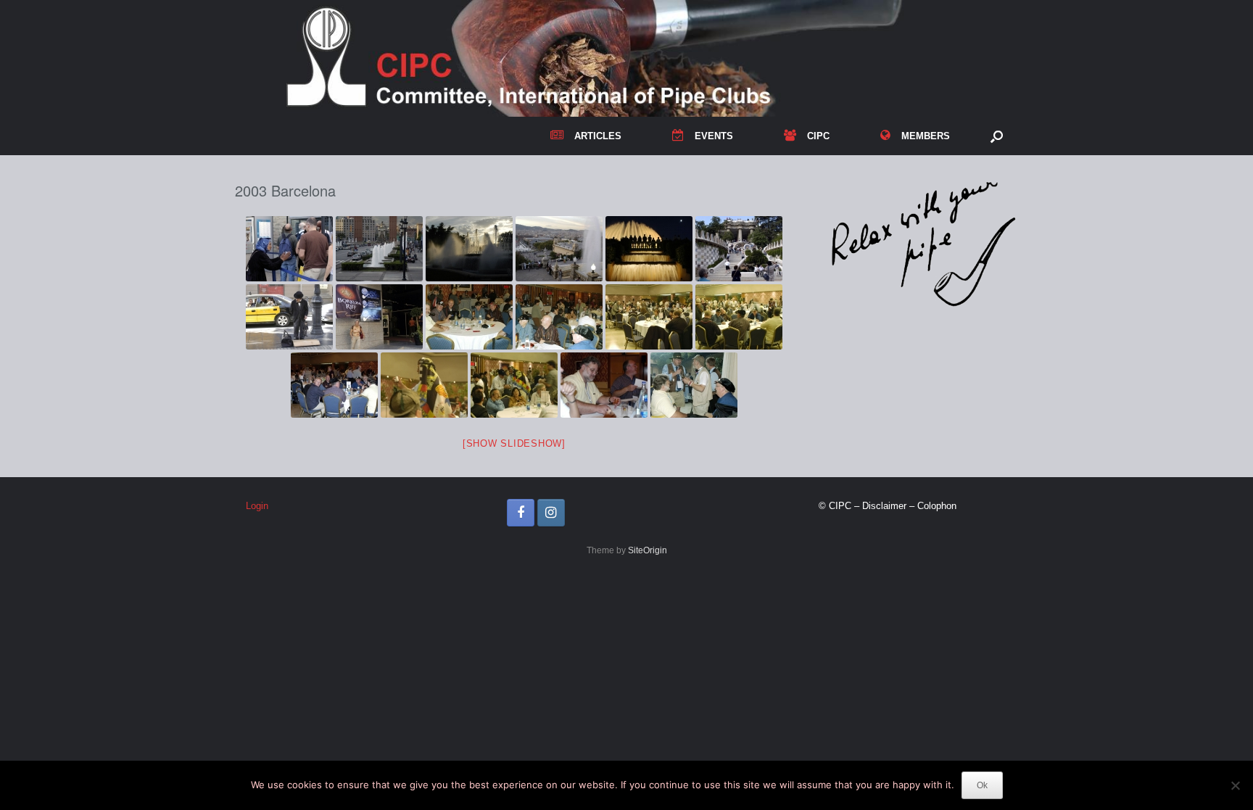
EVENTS (714, 136)
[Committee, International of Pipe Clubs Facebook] (520, 512)
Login (257, 505)
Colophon (936, 505)
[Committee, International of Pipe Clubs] (626, 58)
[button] (996, 136)
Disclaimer (884, 505)
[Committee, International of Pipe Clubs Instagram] (551, 512)
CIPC (818, 136)
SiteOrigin (647, 550)
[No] (1235, 785)
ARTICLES (597, 136)
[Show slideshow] (514, 443)
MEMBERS (925, 136)
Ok (982, 785)
